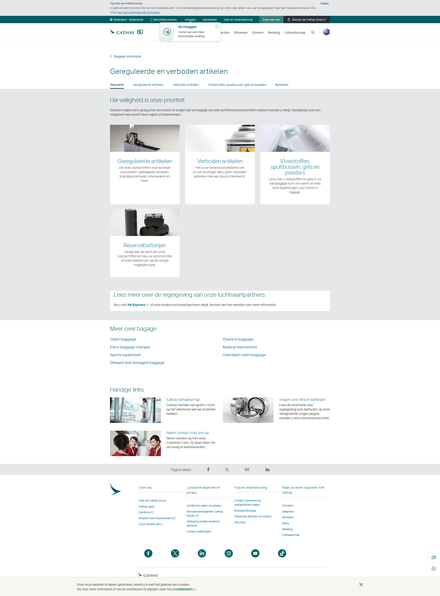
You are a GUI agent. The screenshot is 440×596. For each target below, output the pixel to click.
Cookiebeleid (184, 589)
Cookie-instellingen (199, 531)
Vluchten (288, 505)
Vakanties (288, 511)
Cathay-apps (146, 506)
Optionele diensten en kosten (253, 516)
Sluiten (325, 3)
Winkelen (288, 517)
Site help (240, 522)
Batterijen (281, 84)
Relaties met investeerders (157, 518)
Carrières (146, 512)
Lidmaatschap (291, 535)
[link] (209, 19)
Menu (285, 523)
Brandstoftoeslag (245, 510)
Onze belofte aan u (150, 524)
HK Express (138, 305)
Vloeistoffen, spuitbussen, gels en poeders (237, 84)
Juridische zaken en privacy (204, 505)
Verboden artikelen (186, 84)
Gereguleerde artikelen (148, 84)
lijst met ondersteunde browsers (138, 12)
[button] (127, 19)
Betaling (287, 529)
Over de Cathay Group (152, 500)
